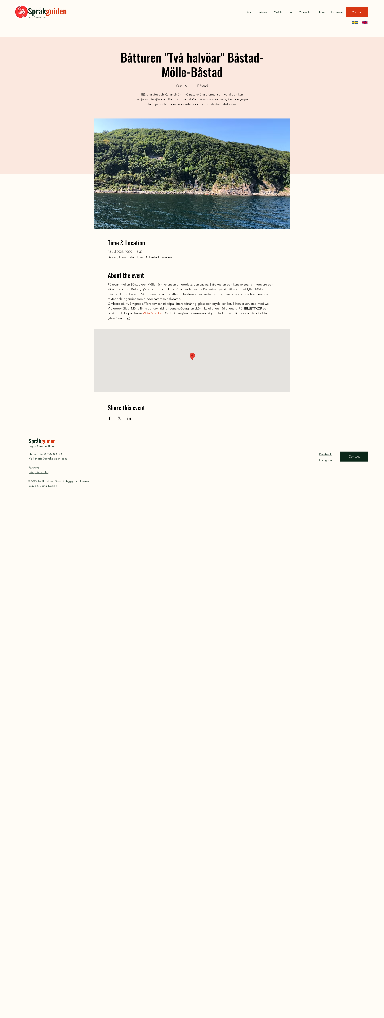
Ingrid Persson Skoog (42, 446)
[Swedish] (354, 22)
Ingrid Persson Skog (37, 17)
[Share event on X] (119, 418)
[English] (363, 22)
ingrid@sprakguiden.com (51, 458)
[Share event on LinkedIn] (129, 418)
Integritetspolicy (39, 472)
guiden (56, 11)
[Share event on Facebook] (110, 418)
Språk (37, 11)
